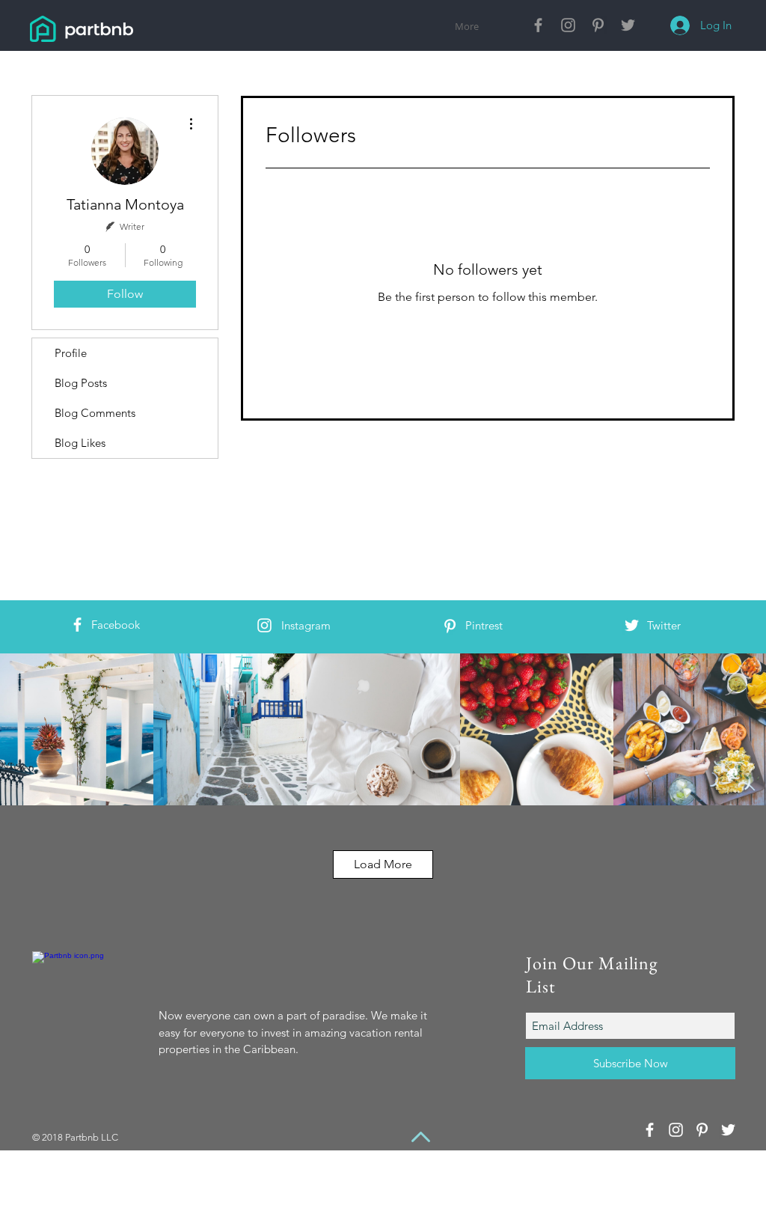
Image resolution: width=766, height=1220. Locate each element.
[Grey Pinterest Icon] (598, 25)
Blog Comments (95, 413)
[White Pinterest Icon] (450, 626)
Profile (71, 353)
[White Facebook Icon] (77, 624)
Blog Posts (81, 383)
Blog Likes (80, 443)
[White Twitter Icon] (631, 625)
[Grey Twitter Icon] (628, 25)
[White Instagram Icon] (264, 625)
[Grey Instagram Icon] (568, 25)
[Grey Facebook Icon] (538, 25)
